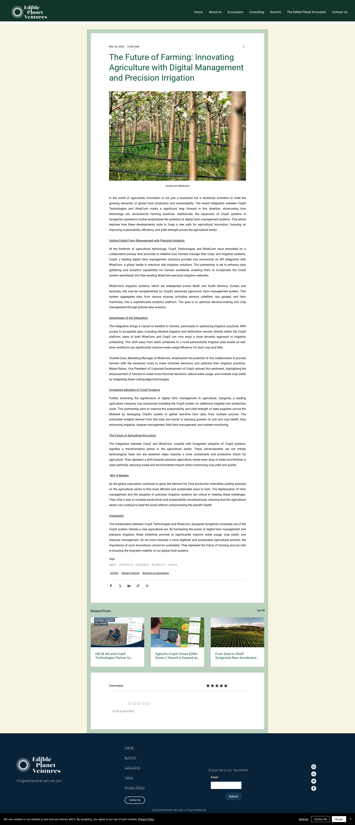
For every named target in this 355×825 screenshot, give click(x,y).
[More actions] (243, 46)
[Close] (350, 819)
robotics (172, 564)
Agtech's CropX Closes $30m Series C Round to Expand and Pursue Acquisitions (177, 656)
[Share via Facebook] (111, 585)
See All (260, 610)
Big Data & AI (159, 564)
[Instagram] (313, 766)
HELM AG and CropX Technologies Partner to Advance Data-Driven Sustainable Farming (112, 656)
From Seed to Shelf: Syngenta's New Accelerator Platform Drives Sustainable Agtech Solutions (235, 656)
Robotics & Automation (155, 573)
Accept (339, 819)
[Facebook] (313, 788)
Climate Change (130, 573)
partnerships (126, 564)
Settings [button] (303, 819)
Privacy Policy (146, 819)
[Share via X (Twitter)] (120, 585)
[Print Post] (147, 585)
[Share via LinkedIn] (129, 585)
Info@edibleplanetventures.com (39, 781)
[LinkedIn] (313, 773)
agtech (113, 564)
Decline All (320, 819)
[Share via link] (138, 585)
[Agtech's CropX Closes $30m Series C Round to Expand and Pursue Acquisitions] (177, 632)
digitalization (142, 564)
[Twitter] (313, 781)
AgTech (114, 573)
